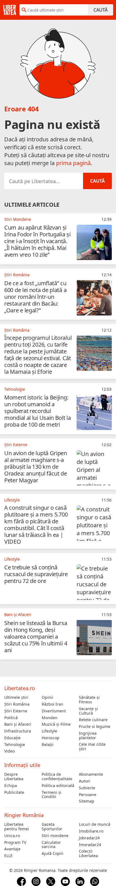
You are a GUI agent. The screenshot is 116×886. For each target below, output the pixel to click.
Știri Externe (15, 711)
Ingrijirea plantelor (88, 735)
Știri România (17, 704)
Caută (100, 10)
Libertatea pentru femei (16, 826)
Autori (84, 781)
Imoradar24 (90, 844)
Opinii (47, 697)
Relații (47, 744)
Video (9, 751)
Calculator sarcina (51, 844)
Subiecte (87, 788)
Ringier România (24, 815)
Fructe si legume (94, 726)
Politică (11, 718)
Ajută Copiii (52, 853)
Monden (49, 718)
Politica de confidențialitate (57, 776)
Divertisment (54, 711)
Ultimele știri (16, 697)
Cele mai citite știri (92, 746)
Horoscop (50, 738)
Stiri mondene (55, 835)
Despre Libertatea (13, 776)
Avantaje (12, 849)
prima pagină (73, 163)
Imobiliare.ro (91, 831)
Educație (12, 738)
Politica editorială (58, 785)
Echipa (10, 785)
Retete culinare (93, 720)
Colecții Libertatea (88, 853)
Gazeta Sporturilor (52, 826)
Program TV (15, 842)
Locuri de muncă (94, 824)
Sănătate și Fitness (89, 699)
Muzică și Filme (56, 724)
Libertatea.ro (19, 688)
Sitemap (86, 801)
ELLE (8, 855)
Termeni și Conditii (51, 794)
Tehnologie (14, 744)
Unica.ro (12, 835)
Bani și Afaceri (17, 724)
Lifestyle (49, 731)
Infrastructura (17, 731)
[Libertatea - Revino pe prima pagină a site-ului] (9, 9)
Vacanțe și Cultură (88, 711)
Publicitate (14, 792)
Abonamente (91, 774)
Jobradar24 (89, 838)
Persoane (87, 794)
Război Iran (52, 704)
